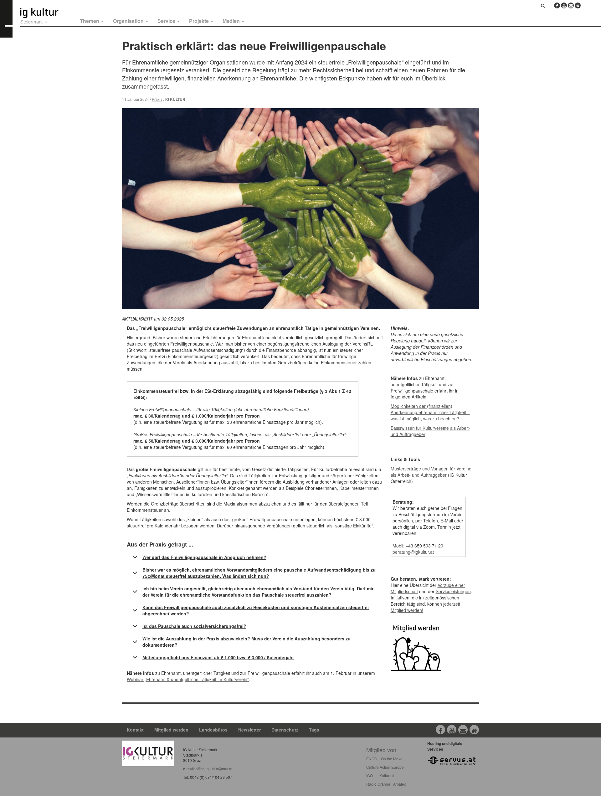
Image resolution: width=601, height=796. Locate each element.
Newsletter (249, 730)
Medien (232, 20)
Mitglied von (381, 750)
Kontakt (135, 730)
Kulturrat (386, 775)
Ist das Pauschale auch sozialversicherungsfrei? (194, 626)
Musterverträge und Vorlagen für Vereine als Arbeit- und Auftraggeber (431, 471)
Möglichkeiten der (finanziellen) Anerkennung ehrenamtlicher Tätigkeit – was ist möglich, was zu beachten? (430, 412)
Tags (314, 730)
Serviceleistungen (453, 591)
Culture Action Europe (385, 767)
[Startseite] (46, 13)
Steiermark (32, 21)
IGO (369, 775)
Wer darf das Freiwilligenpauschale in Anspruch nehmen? (204, 557)
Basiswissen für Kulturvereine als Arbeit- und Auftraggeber (430, 431)
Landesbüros (213, 730)
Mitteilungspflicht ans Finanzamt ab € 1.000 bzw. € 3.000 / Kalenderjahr (218, 657)
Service (167, 20)
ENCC (371, 758)
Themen (90, 20)
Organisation (129, 20)
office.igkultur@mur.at (214, 768)
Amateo (399, 784)
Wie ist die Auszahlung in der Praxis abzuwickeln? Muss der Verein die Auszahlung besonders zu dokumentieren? (246, 641)
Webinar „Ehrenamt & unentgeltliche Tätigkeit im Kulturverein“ (188, 679)
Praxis (157, 99)
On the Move (392, 758)
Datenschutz (284, 730)
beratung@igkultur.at (413, 552)
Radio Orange (378, 784)
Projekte (199, 20)
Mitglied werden (171, 730)
